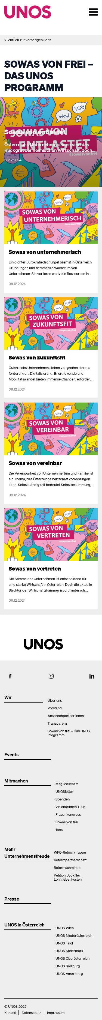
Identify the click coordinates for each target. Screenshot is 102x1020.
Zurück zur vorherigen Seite (29, 39)
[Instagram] (51, 676)
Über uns (55, 700)
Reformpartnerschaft (70, 859)
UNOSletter (64, 791)
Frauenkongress (68, 814)
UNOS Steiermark (69, 950)
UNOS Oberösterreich (72, 958)
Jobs (59, 829)
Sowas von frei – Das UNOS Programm (69, 732)
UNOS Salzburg (67, 966)
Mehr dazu (14, 194)
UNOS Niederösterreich (73, 935)
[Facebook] (10, 676)
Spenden (62, 799)
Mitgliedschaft (66, 783)
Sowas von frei (66, 822)
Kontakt (10, 1012)
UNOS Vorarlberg (69, 973)
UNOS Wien (64, 927)
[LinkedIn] (92, 676)
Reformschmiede (67, 867)
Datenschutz (31, 1012)
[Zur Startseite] (37, 12)
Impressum (55, 1012)
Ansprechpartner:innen (66, 715)
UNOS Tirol (64, 943)
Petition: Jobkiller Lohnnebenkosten (68, 877)
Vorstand (55, 708)
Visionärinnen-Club (70, 806)
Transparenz (57, 723)
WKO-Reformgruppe (70, 852)
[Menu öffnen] (93, 12)
